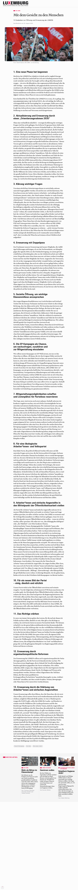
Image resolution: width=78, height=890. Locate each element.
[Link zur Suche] (61, 3)
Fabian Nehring (65, 798)
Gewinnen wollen (47, 770)
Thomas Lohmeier (29, 790)
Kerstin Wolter (47, 790)
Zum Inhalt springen (73, 1)
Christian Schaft (26, 791)
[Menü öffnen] (73, 3)
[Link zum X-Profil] (64, 3)
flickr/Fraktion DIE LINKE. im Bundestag (28, 62)
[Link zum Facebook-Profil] (67, 3)
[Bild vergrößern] (39, 44)
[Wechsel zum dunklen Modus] (70, 3)
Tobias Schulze (25, 793)
